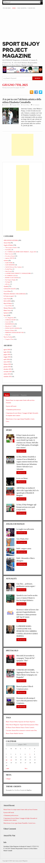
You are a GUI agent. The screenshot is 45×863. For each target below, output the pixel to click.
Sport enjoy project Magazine (21, 50)
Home (14, 8)
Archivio (6, 260)
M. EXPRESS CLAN (10, 275)
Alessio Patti (7, 243)
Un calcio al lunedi (10, 256)
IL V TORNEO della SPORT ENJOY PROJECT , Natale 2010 (20, 251)
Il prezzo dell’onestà (11, 406)
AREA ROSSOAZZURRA (11, 240)
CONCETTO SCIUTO (10, 289)
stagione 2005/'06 (9, 258)
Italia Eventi (8, 271)
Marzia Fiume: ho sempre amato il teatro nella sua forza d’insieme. (20, 809)
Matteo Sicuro (7, 310)
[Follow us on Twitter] (40, 92)
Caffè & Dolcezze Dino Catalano (13, 267)
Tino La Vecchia (8, 337)
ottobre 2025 (7, 374)
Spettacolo (6, 313)
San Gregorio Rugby (10, 279)
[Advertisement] (22, 25)
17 (11, 759)
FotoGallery (8, 249)
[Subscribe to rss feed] (31, 92)
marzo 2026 (7, 362)
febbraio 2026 (7, 364)
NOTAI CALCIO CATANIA (12, 328)
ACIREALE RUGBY (10, 319)
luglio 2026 (7, 352)
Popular (24, 395)
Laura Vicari (7, 298)
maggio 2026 (7, 357)
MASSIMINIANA (9, 324)
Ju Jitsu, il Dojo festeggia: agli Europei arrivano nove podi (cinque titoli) (26, 507)
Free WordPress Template (18, 790)
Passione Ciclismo (9, 330)
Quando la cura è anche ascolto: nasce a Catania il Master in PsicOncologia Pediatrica (27, 597)
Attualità (6, 286)
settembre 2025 (7, 376)
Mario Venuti (10, 721)
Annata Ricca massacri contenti (21, 730)
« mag (7, 768)
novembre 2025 (8, 371)
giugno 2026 (7, 354)
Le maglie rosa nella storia (25, 529)
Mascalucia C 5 (9, 326)
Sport (5, 315)
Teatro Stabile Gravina (16, 733)
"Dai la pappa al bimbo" (11, 247)
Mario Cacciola (9, 254)
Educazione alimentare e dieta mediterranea (15, 293)
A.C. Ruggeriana (9, 317)
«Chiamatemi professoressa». (13, 409)
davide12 (6, 104)
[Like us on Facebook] (36, 92)
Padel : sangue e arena (23, 548)
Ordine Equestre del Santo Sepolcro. (24, 721)
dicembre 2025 (7, 369)
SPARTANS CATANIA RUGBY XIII (14, 332)
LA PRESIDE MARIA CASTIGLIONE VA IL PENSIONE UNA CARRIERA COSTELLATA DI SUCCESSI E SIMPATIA (27, 631)
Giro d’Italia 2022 (22, 539)
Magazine (16, 724)
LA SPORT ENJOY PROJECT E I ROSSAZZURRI (18, 273)
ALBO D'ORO (8, 262)
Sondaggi (7, 282)
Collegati (8, 779)
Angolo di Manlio (8, 245)
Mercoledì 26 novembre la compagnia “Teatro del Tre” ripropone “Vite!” (25, 658)
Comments (15, 395)
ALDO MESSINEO (10, 264)
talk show (7, 284)
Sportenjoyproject (29, 724)
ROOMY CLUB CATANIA (12, 277)
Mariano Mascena (8, 308)
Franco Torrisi (25, 727)
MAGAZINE (7, 301)
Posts (7, 395)
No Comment (36, 104)
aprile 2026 (6, 359)
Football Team (8, 269)
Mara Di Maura (8, 303)
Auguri (22, 724)
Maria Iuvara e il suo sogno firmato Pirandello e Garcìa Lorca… (19, 823)
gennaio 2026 (7, 366)
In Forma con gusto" (9, 296)
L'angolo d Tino (9, 339)
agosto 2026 (7, 349)
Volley (7, 334)
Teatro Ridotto (16, 727)
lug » (26, 768)
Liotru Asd (8, 322)
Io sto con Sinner (22, 478)
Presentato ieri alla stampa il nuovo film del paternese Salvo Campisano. (26, 700)
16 (6, 759)
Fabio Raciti (9, 724)
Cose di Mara (26, 104)
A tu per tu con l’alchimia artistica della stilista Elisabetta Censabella (21, 101)
